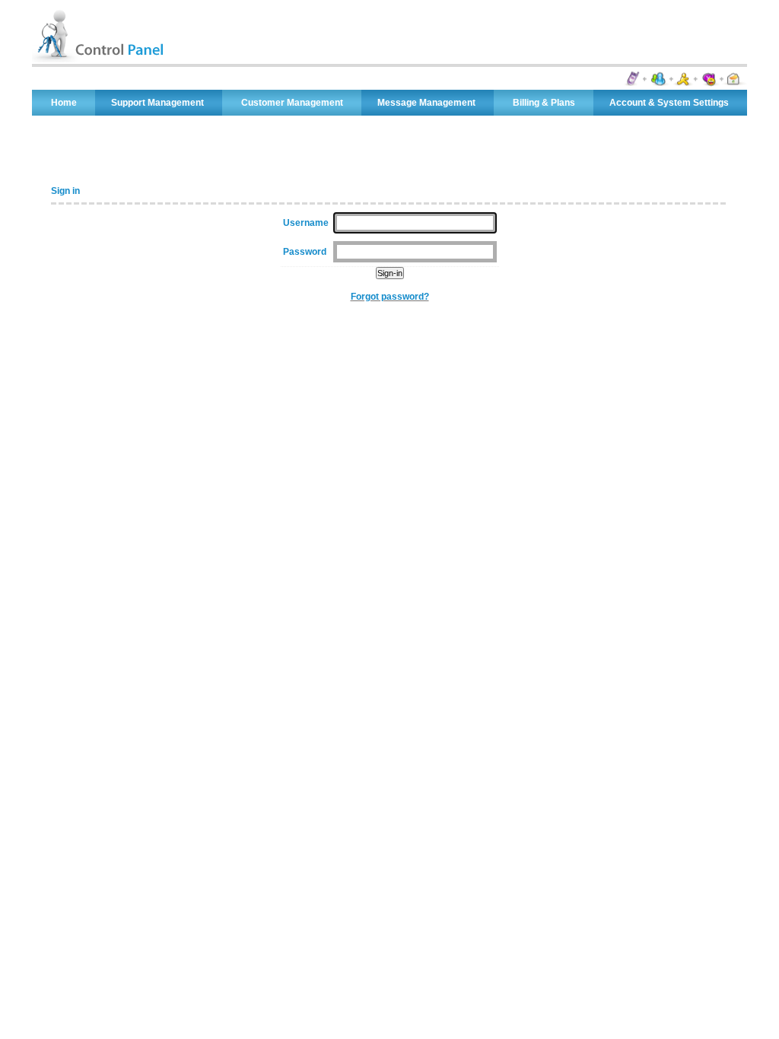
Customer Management (292, 102)
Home (64, 102)
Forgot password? (390, 296)
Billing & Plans (544, 102)
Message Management (426, 102)
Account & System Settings (669, 102)
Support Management (157, 102)
